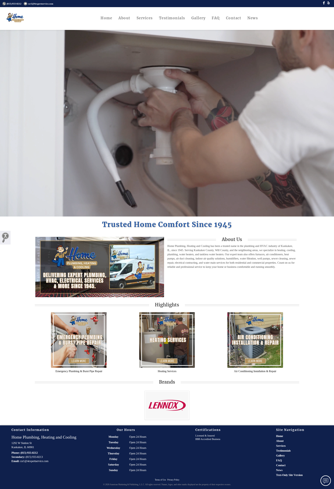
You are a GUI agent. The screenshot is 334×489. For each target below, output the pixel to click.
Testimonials (172, 18)
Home (106, 18)
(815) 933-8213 (34, 456)
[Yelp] (328, 3)
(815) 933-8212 (14, 4)
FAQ (216, 18)
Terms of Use (160, 480)
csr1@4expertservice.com (40, 4)
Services (145, 18)
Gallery (198, 18)
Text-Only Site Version (289, 475)
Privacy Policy (173, 480)
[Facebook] (324, 3)
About (124, 18)
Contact (233, 18)
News (252, 18)
